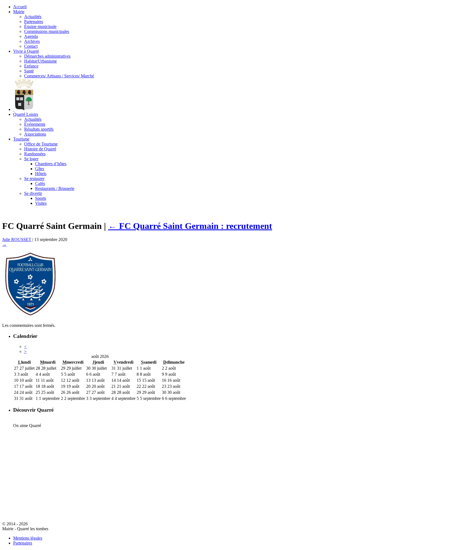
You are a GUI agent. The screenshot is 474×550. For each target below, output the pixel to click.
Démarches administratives (47, 56)
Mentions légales (27, 538)
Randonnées (35, 153)
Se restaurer (34, 178)
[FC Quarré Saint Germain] (31, 316)
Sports (40, 198)
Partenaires (33, 21)
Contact (31, 46)
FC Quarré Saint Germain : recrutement (190, 226)
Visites (41, 203)
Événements (34, 124)
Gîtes (39, 168)
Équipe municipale (40, 26)
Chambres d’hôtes (50, 163)
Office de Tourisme (41, 144)
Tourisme (21, 139)
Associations (35, 134)
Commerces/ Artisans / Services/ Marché (59, 76)
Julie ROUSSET (16, 239)
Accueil (20, 6)
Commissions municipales (46, 31)
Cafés (40, 183)
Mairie (18, 11)
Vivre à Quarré (26, 51)
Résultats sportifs (38, 129)
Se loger (31, 158)
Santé (29, 71)
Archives (32, 41)
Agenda (31, 36)
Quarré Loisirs (25, 114)
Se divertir (33, 193)
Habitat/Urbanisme (40, 61)
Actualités (32, 16)
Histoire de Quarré (40, 149)
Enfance (31, 66)
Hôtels (40, 173)
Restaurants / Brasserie (54, 188)
